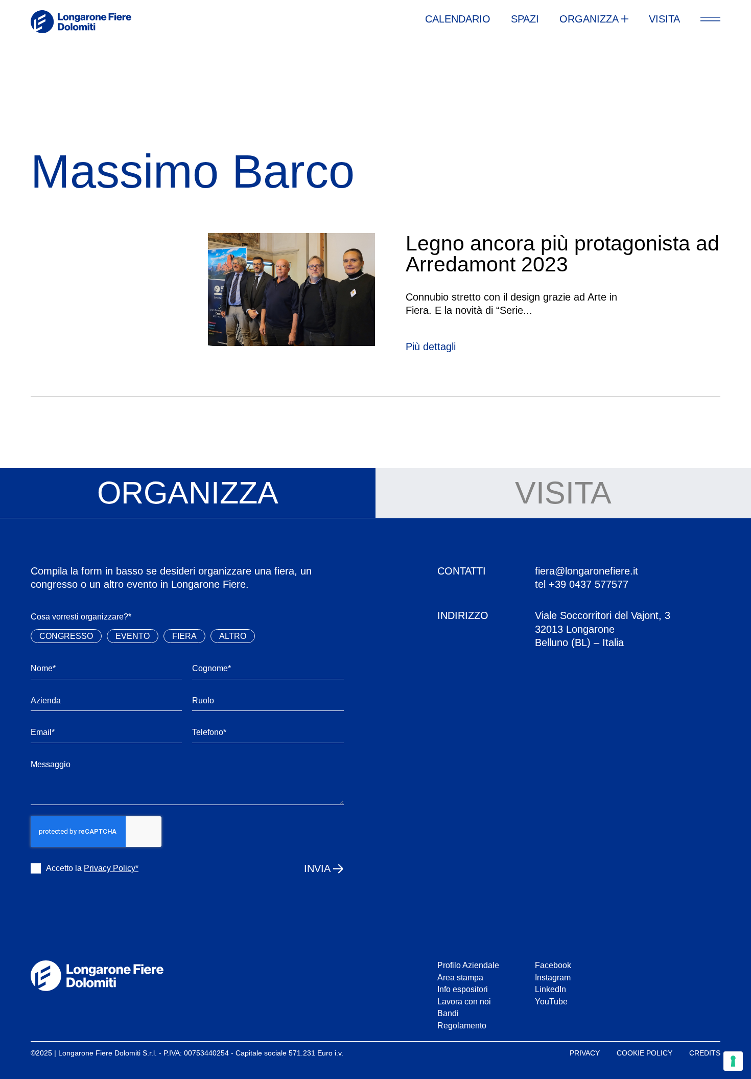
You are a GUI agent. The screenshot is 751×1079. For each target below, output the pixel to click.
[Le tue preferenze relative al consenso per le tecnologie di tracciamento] (733, 1061)
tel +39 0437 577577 (581, 584)
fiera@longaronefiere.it (586, 571)
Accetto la (92, 868)
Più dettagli (431, 346)
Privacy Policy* (111, 868)
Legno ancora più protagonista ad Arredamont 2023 (562, 254)
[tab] (187, 493)
